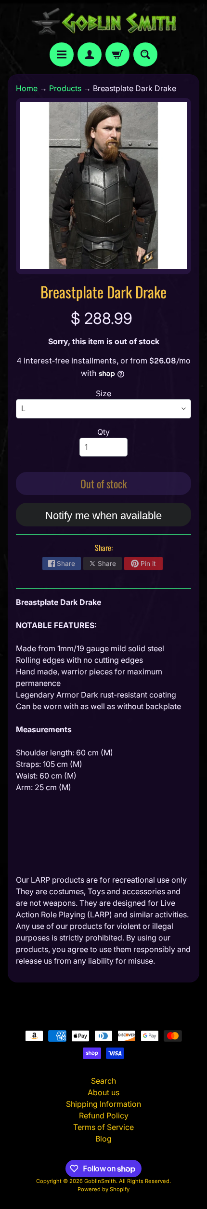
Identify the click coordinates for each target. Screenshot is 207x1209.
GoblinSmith (100, 1181)
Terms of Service (103, 1127)
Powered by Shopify (103, 1189)
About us (103, 1092)
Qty (103, 432)
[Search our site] (145, 54)
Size (103, 393)
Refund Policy (104, 1115)
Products (65, 88)
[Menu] (62, 54)
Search (103, 1081)
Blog (103, 1138)
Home (27, 88)
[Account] (90, 54)
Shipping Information (103, 1104)
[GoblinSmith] (103, 21)
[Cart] (117, 54)
